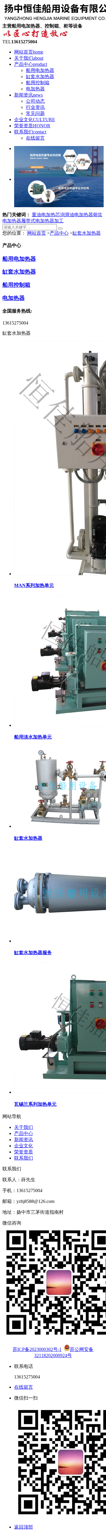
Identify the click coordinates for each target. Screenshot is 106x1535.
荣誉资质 (32, 125)
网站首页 (28, 51)
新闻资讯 (28, 94)
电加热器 (35, 88)
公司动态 (35, 101)
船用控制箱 (37, 82)
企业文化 (34, 119)
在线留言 (35, 137)
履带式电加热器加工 (42, 220)
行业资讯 (35, 107)
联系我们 (30, 131)
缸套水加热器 (40, 76)
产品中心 (30, 64)
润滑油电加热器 (76, 214)
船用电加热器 (40, 70)
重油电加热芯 (46, 214)
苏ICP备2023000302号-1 (37, 1349)
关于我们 (28, 58)
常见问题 (35, 113)
